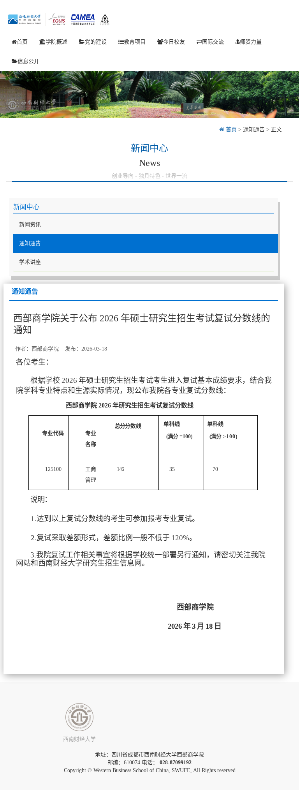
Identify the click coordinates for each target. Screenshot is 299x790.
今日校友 (174, 42)
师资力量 (251, 42)
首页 (22, 42)
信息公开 (28, 61)
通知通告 (254, 129)
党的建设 (96, 42)
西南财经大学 (79, 739)
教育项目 (135, 42)
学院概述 (56, 42)
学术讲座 (30, 262)
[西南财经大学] (79, 717)
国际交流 (213, 42)
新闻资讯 (30, 224)
